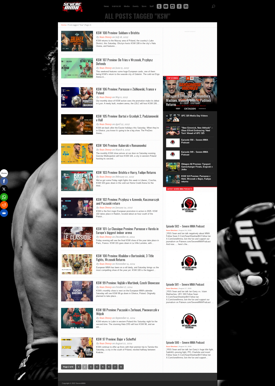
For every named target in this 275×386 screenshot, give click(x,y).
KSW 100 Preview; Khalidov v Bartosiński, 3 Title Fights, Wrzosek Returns (125, 257)
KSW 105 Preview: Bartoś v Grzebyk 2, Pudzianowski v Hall (127, 118)
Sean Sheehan (171, 230)
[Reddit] (4, 205)
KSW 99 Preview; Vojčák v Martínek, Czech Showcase (128, 283)
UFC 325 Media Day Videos (194, 116)
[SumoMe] (4, 213)
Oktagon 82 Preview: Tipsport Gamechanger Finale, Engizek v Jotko (197, 167)
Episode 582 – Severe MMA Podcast (185, 226)
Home (63, 25)
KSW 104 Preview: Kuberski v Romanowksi (121, 145)
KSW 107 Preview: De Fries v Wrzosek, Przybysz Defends (124, 62)
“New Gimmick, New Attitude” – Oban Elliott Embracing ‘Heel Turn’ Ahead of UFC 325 (197, 130)
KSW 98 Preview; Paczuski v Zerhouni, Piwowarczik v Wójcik (127, 312)
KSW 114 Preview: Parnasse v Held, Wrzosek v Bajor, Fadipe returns (196, 179)
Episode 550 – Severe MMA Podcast (194, 141)
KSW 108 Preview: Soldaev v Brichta (117, 33)
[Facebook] (4, 181)
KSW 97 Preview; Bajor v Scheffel (116, 339)
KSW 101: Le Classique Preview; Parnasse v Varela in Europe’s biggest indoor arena (127, 230)
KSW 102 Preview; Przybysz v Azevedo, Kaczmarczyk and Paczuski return (127, 201)
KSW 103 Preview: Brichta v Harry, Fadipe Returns (126, 172)
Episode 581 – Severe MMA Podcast (185, 284)
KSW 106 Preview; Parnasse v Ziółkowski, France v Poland (126, 91)
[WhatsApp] (4, 197)
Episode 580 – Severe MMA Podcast (185, 342)
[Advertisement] (190, 52)
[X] (4, 189)
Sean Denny (105, 37)
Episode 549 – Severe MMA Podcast (194, 153)
